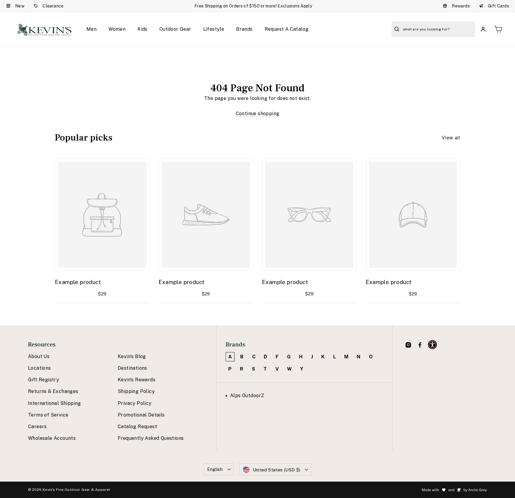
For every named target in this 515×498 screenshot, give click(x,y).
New (19, 6)
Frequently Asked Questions (151, 438)
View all (451, 138)
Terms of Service (48, 415)
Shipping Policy (136, 391)
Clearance (53, 6)
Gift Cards (498, 6)
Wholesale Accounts (52, 438)
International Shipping (54, 403)
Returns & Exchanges (53, 391)
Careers (37, 426)
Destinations (132, 368)
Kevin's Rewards (136, 380)
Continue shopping (258, 113)
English (215, 469)
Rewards (461, 6)
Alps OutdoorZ (247, 395)
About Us (38, 356)
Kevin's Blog (132, 356)
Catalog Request (137, 426)
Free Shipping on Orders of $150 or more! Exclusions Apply (253, 6)
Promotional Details (141, 415)
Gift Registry (43, 380)
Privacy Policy (135, 403)
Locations (39, 368)
